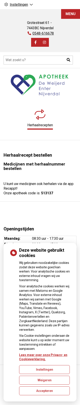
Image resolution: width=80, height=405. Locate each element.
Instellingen (44, 369)
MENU (71, 14)
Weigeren (45, 380)
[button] (68, 60)
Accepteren (44, 391)
